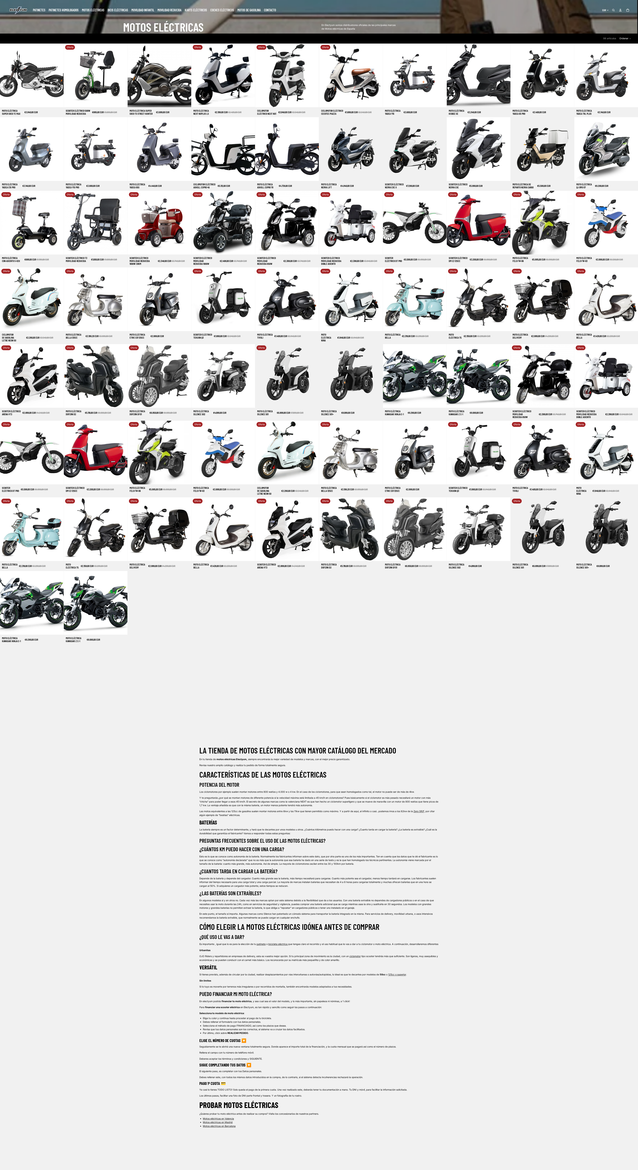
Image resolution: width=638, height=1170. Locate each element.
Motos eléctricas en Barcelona (219, 1126)
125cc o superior (397, 974)
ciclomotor (355, 956)
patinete (261, 944)
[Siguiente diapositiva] (59, 75)
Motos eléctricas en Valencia (218, 1118)
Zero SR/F (419, 811)
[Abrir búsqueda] (613, 10)
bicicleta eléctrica (277, 944)
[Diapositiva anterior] (5, 75)
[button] (625, 38)
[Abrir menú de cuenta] (620, 10)
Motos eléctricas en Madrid (218, 1122)
